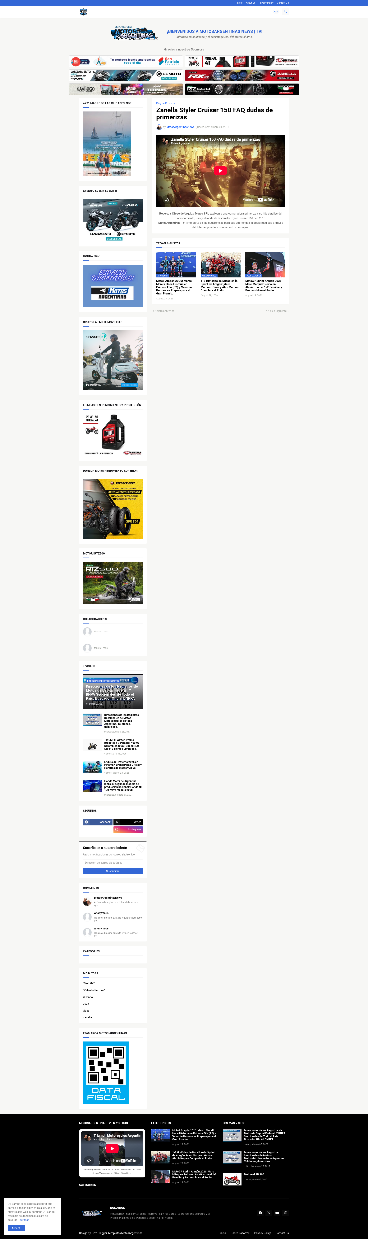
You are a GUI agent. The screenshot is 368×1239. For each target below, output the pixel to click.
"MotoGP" (89, 983)
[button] (276, 12)
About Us (250, 3)
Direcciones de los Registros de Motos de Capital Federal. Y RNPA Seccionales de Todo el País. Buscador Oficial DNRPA (264, 1135)
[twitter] (268, 1213)
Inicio (239, 3)
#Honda (88, 997)
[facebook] (260, 1213)
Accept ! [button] (16, 1228)
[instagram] (285, 1213)
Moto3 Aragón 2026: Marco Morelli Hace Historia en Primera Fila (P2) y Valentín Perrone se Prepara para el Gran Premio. (174, 287)
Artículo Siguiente (276, 310)
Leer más (24, 1219)
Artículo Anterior (164, 310)
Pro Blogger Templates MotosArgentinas (117, 1233)
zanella (87, 1017)
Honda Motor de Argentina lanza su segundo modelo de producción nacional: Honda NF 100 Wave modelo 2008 (123, 785)
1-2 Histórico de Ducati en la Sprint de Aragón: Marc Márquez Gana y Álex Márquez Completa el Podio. (220, 285)
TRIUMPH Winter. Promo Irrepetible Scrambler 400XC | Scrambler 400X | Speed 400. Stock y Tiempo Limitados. (122, 744)
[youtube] (277, 1213)
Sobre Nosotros (240, 1233)
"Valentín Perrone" (94, 990)
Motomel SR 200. (254, 1174)
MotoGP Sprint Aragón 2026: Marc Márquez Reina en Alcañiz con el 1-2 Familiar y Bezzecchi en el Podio (263, 285)
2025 (86, 1003)
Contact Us (283, 3)
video (86, 1010)
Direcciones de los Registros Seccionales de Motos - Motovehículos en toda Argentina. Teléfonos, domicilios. (121, 721)
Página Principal (166, 103)
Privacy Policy (266, 3)
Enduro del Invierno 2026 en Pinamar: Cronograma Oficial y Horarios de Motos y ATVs (123, 765)
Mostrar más (101, 631)
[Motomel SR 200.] (232, 1179)
